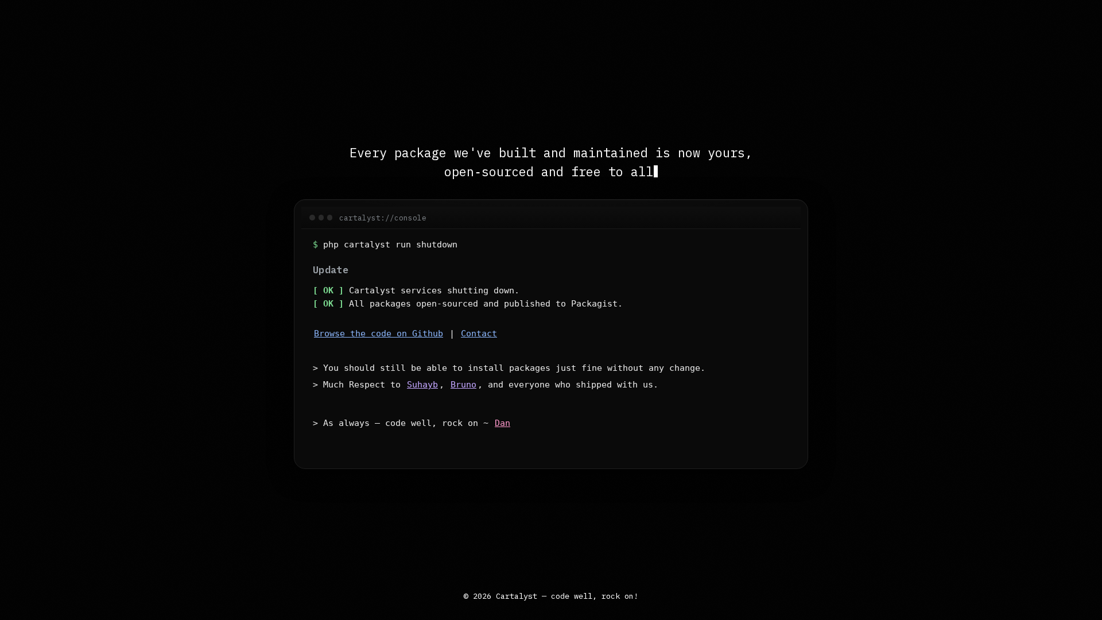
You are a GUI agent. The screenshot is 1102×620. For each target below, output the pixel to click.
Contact (479, 333)
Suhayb (422, 384)
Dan (502, 423)
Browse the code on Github (378, 333)
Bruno (463, 384)
